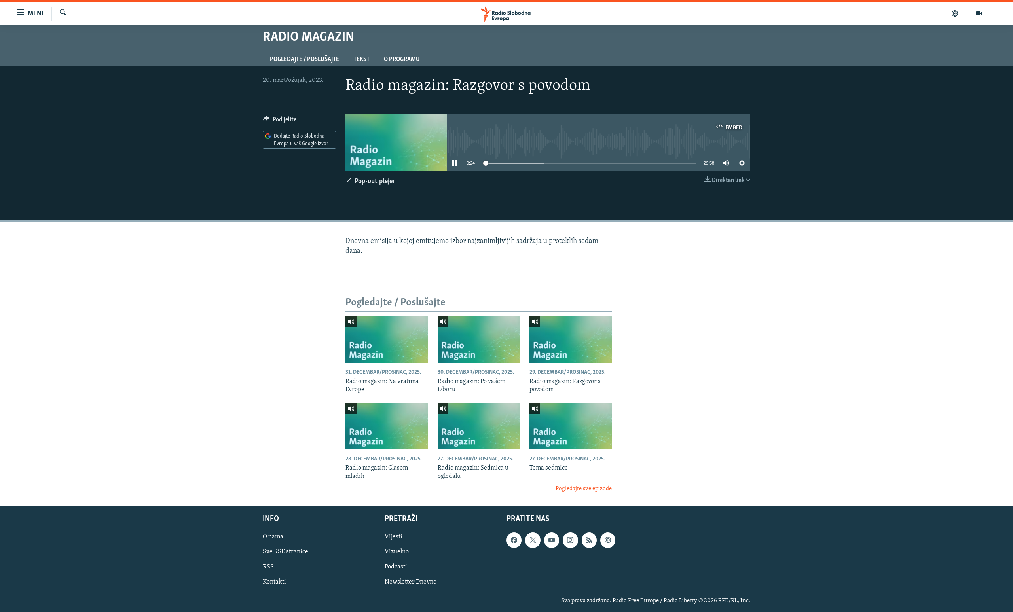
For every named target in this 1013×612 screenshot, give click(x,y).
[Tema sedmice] (570, 426)
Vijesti (393, 537)
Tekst (361, 59)
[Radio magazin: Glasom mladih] (386, 426)
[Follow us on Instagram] (570, 540)
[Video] (979, 13)
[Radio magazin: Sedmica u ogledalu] (479, 426)
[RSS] (589, 540)
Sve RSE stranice (285, 552)
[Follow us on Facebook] (514, 540)
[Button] (279, 121)
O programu (402, 59)
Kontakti (274, 582)
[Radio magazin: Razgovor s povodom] (570, 339)
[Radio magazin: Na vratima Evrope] (386, 339)
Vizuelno (397, 552)
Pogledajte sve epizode (584, 489)
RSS (268, 567)
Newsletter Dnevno (410, 582)
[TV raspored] (607, 540)
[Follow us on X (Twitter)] (532, 540)
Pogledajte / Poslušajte (304, 59)
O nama (273, 537)
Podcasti (396, 567)
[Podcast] (955, 13)
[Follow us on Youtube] (551, 540)
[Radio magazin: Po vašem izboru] (479, 339)
